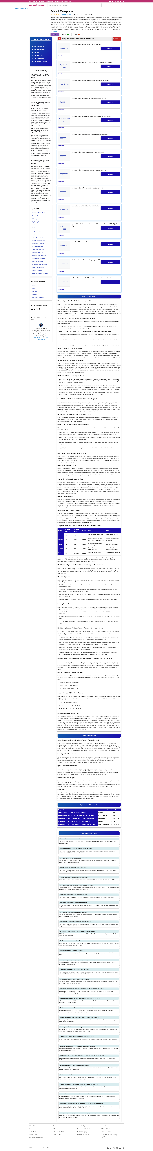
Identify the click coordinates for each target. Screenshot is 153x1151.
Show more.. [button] (54, 31)
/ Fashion (21, 8)
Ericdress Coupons (37, 228)
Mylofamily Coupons (37, 246)
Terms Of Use (57, 1135)
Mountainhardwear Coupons (40, 273)
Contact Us (32, 1132)
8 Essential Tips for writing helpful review (109, 1136)
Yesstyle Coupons (37, 270)
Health (65, 1)
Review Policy (81, 1126)
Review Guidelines (106, 1126)
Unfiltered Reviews (106, 1129)
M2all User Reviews (38, 58)
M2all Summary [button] (37, 43)
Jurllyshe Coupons (37, 231)
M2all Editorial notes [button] (39, 49)
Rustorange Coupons (38, 267)
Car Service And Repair (38, 297)
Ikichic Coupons (36, 225)
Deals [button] (77, 34)
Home (30, 1)
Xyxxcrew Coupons (37, 261)
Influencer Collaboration (36, 1137)
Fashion (34, 285)
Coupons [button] (65, 34)
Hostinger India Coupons (39, 255)
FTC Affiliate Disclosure (60, 1132)
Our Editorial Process (83, 1135)
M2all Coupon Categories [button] (40, 61)
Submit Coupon (33, 1135)
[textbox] (74, 5)
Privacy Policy (46, 1147)
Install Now (117, 39)
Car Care (34, 291)
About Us (35, 1)
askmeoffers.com (37, 5)
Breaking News (49, 1)
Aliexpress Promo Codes (38, 212)
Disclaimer (56, 1126)
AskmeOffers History (35, 1126)
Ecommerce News (59, 1)
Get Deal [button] (110, 48)
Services (34, 294)
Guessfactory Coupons (38, 234)
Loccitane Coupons (37, 252)
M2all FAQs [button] (36, 52)
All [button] (54, 34)
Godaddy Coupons (37, 215)
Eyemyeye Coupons (37, 237)
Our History (41, 1)
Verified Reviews (106, 1132)
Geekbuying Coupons (38, 243)
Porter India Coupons (38, 249)
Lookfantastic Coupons (38, 258)
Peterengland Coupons (38, 218)
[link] (32, 309)
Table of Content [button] (41, 39)
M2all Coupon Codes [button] (38, 46)
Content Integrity (82, 1132)
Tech (70, 1)
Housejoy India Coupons (38, 240)
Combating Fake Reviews (84, 1129)
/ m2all (26, 8)
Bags (33, 288)
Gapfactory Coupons (37, 222)
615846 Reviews (66, 14)
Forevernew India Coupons (39, 264)
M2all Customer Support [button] (39, 55)
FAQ (54, 1129)
